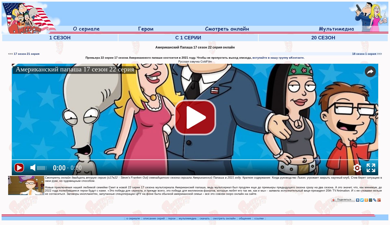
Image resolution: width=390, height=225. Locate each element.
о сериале (133, 218)
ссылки (259, 218)
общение (245, 218)
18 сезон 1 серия (364, 53)
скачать (205, 218)
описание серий (154, 218)
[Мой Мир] (370, 200)
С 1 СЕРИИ (188, 37)
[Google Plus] (379, 200)
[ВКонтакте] (358, 200)
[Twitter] (362, 200)
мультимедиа (187, 218)
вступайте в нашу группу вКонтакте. (278, 57)
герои (172, 218)
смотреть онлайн (224, 218)
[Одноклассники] (366, 200)
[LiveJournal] (375, 200)
